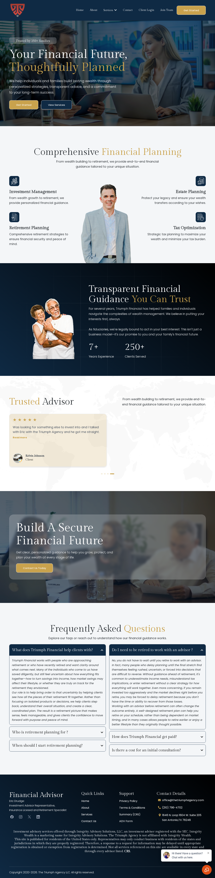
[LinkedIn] (38, 817)
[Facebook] (12, 817)
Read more (20, 447)
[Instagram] (20, 817)
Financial (24, 795)
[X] (29, 817)
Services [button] (108, 10)
